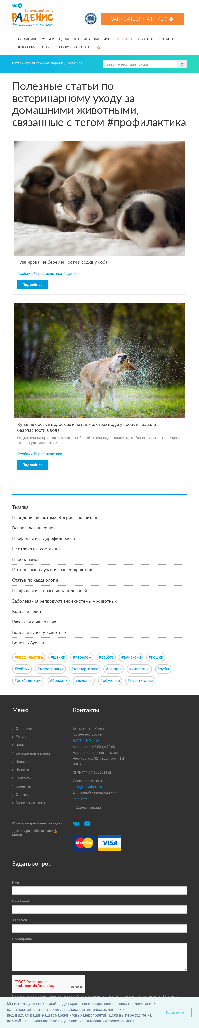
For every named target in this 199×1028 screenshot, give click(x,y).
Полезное (124, 39)
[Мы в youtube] (88, 824)
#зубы (163, 669)
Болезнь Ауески (28, 643)
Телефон (19, 920)
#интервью (139, 669)
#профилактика (47, 273)
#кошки (155, 657)
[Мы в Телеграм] (20, 6)
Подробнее (32, 284)
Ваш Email (20, 901)
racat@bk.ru (82, 798)
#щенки (70, 273)
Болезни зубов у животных (39, 632)
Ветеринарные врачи (92, 39)
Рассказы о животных (34, 622)
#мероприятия (50, 669)
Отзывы (47, 47)
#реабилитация (28, 680)
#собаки (25, 273)
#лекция (113, 669)
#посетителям (140, 680)
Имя (15, 882)
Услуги (48, 39)
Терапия (20, 507)
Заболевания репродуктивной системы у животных (64, 601)
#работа (106, 657)
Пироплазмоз (25, 559)
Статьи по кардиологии (35, 580)
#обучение (110, 680)
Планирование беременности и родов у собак (63, 262)
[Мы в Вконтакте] (14, 6)
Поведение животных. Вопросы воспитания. (57, 518)
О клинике (27, 39)
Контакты (167, 39)
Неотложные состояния (36, 549)
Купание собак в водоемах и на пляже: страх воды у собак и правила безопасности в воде (86, 427)
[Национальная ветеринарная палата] (90, 16)
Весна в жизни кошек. (34, 528)
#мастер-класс (84, 669)
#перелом (82, 657)
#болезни (58, 680)
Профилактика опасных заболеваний (49, 591)
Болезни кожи (26, 612)
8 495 (88, 741)
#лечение (84, 680)
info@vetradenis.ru (87, 787)
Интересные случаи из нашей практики (52, 570)
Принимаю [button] (175, 1012)
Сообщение (22, 939)
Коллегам (27, 47)
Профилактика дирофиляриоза (43, 538)
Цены (64, 39)
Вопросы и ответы (75, 47)
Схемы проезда (88, 808)
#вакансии (131, 657)
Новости (146, 39)
